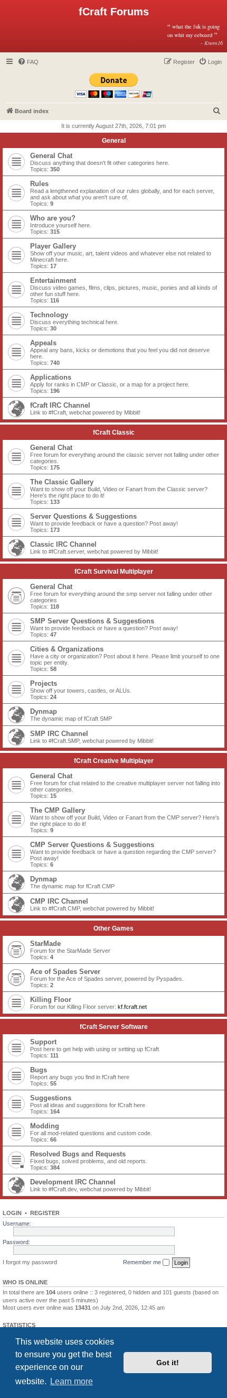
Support (43, 1042)
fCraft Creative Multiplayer (114, 761)
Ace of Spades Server (65, 972)
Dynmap (43, 711)
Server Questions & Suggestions (83, 516)
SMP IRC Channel (59, 734)
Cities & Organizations (66, 649)
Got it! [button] (167, 1362)
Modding (44, 1126)
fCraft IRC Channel (60, 405)
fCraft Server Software (114, 1027)
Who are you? (52, 218)
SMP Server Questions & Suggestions (92, 621)
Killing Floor (50, 1000)
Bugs (38, 1070)
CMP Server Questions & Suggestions (92, 845)
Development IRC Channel (73, 1182)
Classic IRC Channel (63, 544)
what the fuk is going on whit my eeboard (195, 34)
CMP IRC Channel (59, 901)
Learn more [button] (71, 1381)
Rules (39, 184)
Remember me (143, 1262)
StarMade (45, 944)
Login (12, 1213)
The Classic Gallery (61, 482)
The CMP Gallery (57, 810)
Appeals (43, 343)
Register (45, 1213)
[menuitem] (28, 62)
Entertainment (53, 280)
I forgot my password (30, 1262)
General (114, 140)
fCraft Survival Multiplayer (113, 571)
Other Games (113, 928)
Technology (49, 315)
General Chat (51, 156)
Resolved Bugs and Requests (78, 1154)
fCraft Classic (114, 432)
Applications (50, 377)
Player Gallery (53, 246)
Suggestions (50, 1098)
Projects (43, 683)
